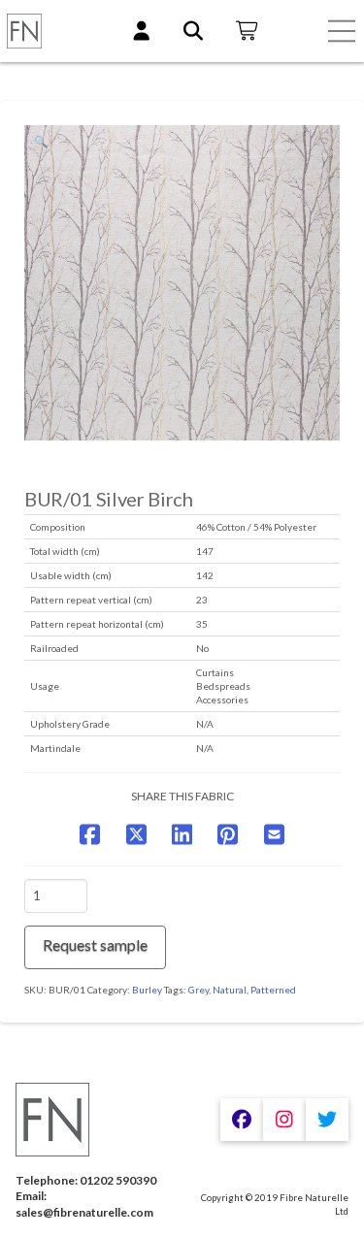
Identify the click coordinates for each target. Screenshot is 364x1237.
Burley (147, 989)
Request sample (95, 944)
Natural (230, 989)
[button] (341, 31)
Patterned (273, 989)
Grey (198, 989)
